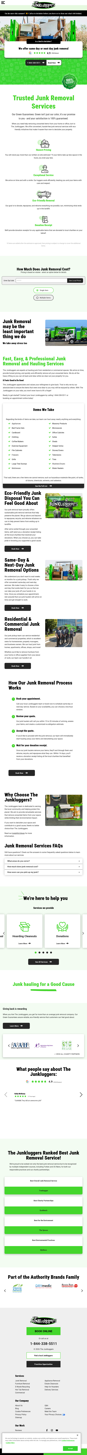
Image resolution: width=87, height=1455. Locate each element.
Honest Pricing (43, 149)
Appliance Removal (52, 1381)
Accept (70, 1448)
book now (49, 704)
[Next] (83, 933)
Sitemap (18, 1417)
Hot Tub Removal (22, 1390)
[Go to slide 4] (47, 952)
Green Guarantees (10, 1017)
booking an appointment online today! (18, 398)
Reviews (18, 1430)
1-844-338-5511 (33, 63)
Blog (17, 1408)
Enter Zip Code (9, 280)
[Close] (77, 1435)
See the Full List (41, 486)
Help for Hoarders (52, 1387)
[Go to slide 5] (51, 952)
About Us (18, 1405)
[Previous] (4, 933)
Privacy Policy (20, 1414)
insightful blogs (18, 833)
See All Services (41, 962)
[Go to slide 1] (36, 952)
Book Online (43, 1331)
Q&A (46, 1405)
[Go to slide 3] (44, 952)
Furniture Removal (22, 1383)
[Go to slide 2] (40, 952)
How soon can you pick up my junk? (23, 872)
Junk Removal (21, 1381)
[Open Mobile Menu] (3, 2)
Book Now (52, 63)
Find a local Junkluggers (43, 1355)
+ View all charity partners (67, 1054)
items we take (29, 419)
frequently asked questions (57, 852)
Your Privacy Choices (53, 1414)
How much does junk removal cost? (22, 867)
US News (56, 1166)
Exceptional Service (44, 175)
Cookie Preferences (68, 1440)
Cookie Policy (10, 1443)
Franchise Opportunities (43, 1364)
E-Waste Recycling (22, 1387)
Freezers (15, 455)
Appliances (16, 423)
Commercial (20, 1392)
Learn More (14, 1026)
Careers (48, 1408)
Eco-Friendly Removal (44, 200)
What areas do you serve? (18, 861)
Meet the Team (51, 1411)
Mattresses (16, 468)
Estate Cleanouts (51, 1383)
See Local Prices (75, 280)
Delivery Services (51, 1390)
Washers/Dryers (58, 464)
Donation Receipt (43, 225)
